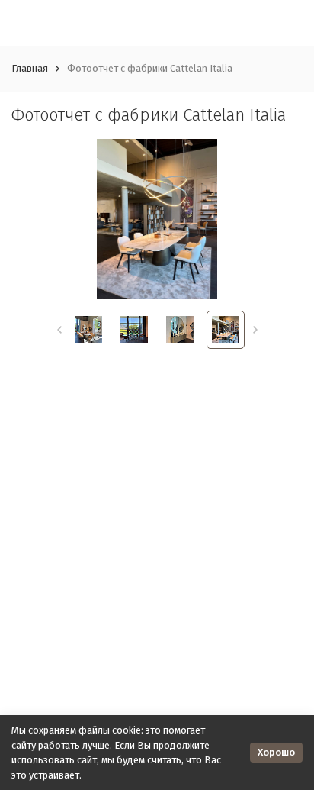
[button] (59, 330)
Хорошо (276, 752)
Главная (29, 68)
